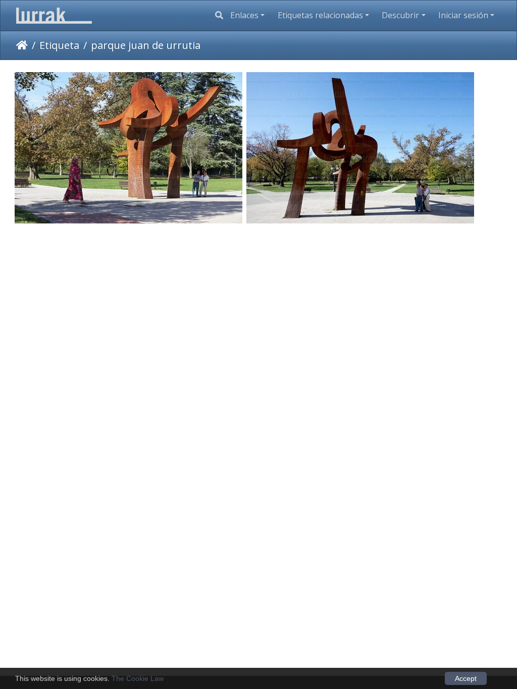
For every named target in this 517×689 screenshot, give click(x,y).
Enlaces (244, 15)
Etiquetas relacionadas (320, 15)
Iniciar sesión (463, 15)
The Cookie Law (138, 678)
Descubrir (400, 15)
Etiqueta (59, 45)
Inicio (22, 45)
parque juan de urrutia (145, 45)
